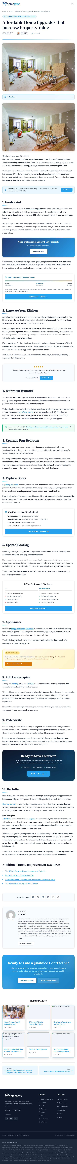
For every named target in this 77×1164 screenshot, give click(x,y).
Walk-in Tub (45, 1119)
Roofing (43, 1109)
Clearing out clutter (10, 804)
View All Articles (27, 943)
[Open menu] (72, 3)
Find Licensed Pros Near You (38, 531)
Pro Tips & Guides (62, 1099)
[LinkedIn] (6, 1118)
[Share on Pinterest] (48, 897)
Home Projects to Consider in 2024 (19, 875)
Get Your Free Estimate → (38, 297)
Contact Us (17, 1110)
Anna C (22, 914)
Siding (43, 1112)
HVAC (43, 1106)
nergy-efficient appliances (22, 628)
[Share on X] (38, 897)
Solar (43, 1115)
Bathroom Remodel (47, 1099)
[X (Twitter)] (16, 1118)
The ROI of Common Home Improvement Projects (25, 871)
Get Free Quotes (37, 774)
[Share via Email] (53, 897)
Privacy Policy (59, 1135)
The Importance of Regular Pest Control (21, 883)
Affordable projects (18, 819)
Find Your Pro (46, 378)
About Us (8, 1110)
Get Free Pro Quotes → (38, 608)
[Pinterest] (11, 1118)
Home (4, 11)
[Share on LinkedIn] (43, 897)
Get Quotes (67, 190)
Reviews (59, 1114)
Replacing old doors (10, 484)
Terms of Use (70, 1135)
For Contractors (62, 1106)
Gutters (43, 1102)
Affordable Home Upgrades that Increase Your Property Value (30, 879)
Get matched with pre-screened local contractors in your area (46, 427)
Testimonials (61, 1110)
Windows (44, 1122)
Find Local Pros (38, 252)
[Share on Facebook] (33, 897)
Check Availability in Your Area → (18, 664)
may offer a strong (34, 412)
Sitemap (59, 1117)
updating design (22, 684)
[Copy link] (58, 897)
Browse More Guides (48, 980)
